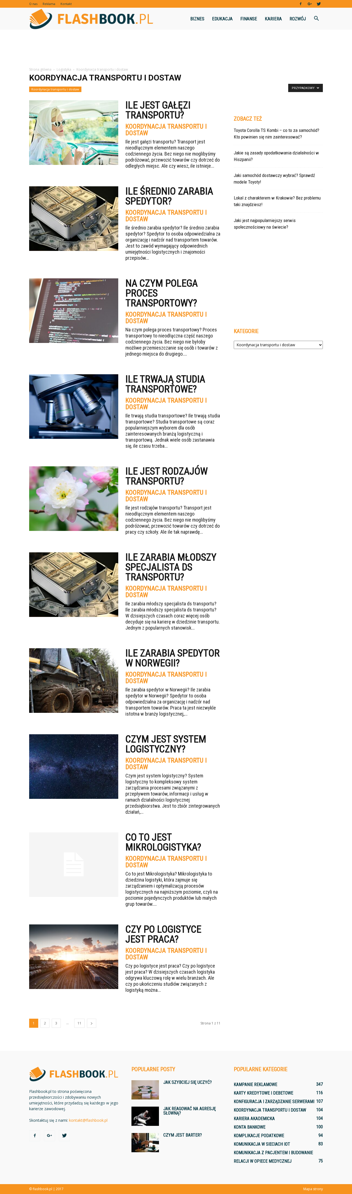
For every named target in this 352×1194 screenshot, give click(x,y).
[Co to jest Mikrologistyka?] (73, 864)
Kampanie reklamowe (255, 1084)
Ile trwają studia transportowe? (165, 384)
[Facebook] (300, 4)
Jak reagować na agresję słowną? (189, 1111)
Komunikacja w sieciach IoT (262, 1144)
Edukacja (222, 18)
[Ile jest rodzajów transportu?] (73, 498)
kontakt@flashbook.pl (88, 1120)
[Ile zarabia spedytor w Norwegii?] (73, 680)
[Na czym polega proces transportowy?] (73, 310)
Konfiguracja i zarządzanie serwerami (274, 1101)
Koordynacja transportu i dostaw (55, 89)
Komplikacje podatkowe (259, 1135)
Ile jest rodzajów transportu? (166, 476)
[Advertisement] (176, 48)
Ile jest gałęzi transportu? (158, 110)
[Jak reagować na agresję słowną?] (145, 1116)
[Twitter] (319, 4)
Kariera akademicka (254, 1118)
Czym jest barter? (182, 1135)
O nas (33, 4)
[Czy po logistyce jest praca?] (73, 956)
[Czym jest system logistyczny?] (73, 766)
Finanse (248, 18)
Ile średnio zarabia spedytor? (169, 196)
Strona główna (40, 69)
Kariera (273, 18)
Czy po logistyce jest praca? (163, 934)
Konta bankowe (249, 1127)
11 (79, 1023)
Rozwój (298, 18)
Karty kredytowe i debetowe (263, 1093)
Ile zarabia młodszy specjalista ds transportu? (170, 567)
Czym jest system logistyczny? (165, 744)
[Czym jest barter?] (145, 1142)
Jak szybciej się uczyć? (187, 1082)
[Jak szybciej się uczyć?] (145, 1089)
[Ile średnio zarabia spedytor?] (73, 218)
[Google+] (310, 4)
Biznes (197, 18)
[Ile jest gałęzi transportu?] (73, 132)
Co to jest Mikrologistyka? (163, 842)
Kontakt (66, 4)
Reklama (49, 4)
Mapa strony (313, 1189)
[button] (316, 18)
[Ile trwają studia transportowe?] (73, 406)
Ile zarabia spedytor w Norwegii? (172, 658)
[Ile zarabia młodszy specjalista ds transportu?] (73, 584)
